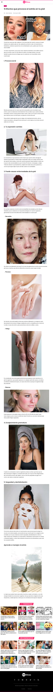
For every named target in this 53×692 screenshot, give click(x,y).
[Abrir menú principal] (2, 2)
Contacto (23, 688)
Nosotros (30, 688)
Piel (5, 6)
